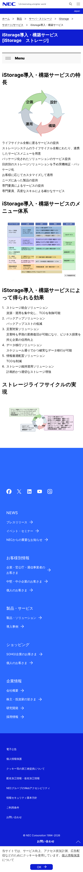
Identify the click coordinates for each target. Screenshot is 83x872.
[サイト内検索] (70, 4)
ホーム (6, 18)
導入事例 (12, 626)
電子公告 (11, 749)
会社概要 (12, 690)
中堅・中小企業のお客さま (24, 581)
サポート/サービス (12, 25)
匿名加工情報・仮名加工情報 (23, 778)
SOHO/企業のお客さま (21, 654)
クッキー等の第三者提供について (25, 768)
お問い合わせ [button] (45, 841)
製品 (19, 18)
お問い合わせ (14, 817)
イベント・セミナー (19, 531)
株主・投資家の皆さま (21, 699)
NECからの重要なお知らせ (24, 539)
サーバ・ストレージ (40, 18)
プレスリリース (16, 522)
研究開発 (12, 708)
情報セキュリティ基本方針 (21, 797)
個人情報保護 (71, 855)
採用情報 (12, 717)
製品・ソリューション (21, 618)
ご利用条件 (12, 807)
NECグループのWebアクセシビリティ (28, 788)
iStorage (64, 18)
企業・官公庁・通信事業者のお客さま (25, 569)
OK (39, 867)
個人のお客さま (16, 590)
